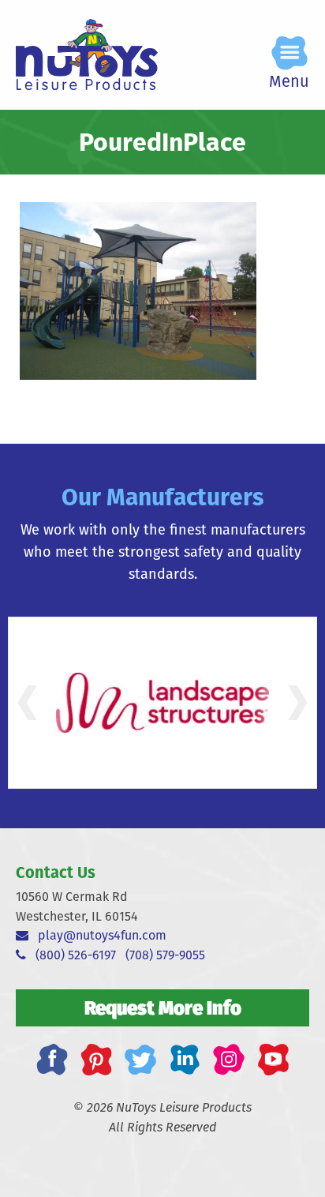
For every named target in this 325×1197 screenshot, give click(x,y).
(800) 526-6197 (71, 955)
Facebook (52, 1059)
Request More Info (162, 1007)
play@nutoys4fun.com (97, 935)
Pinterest (96, 1059)
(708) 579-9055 (165, 955)
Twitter (140, 1059)
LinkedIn (184, 1059)
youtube (273, 1059)
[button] (27, 702)
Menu (289, 80)
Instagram (229, 1059)
